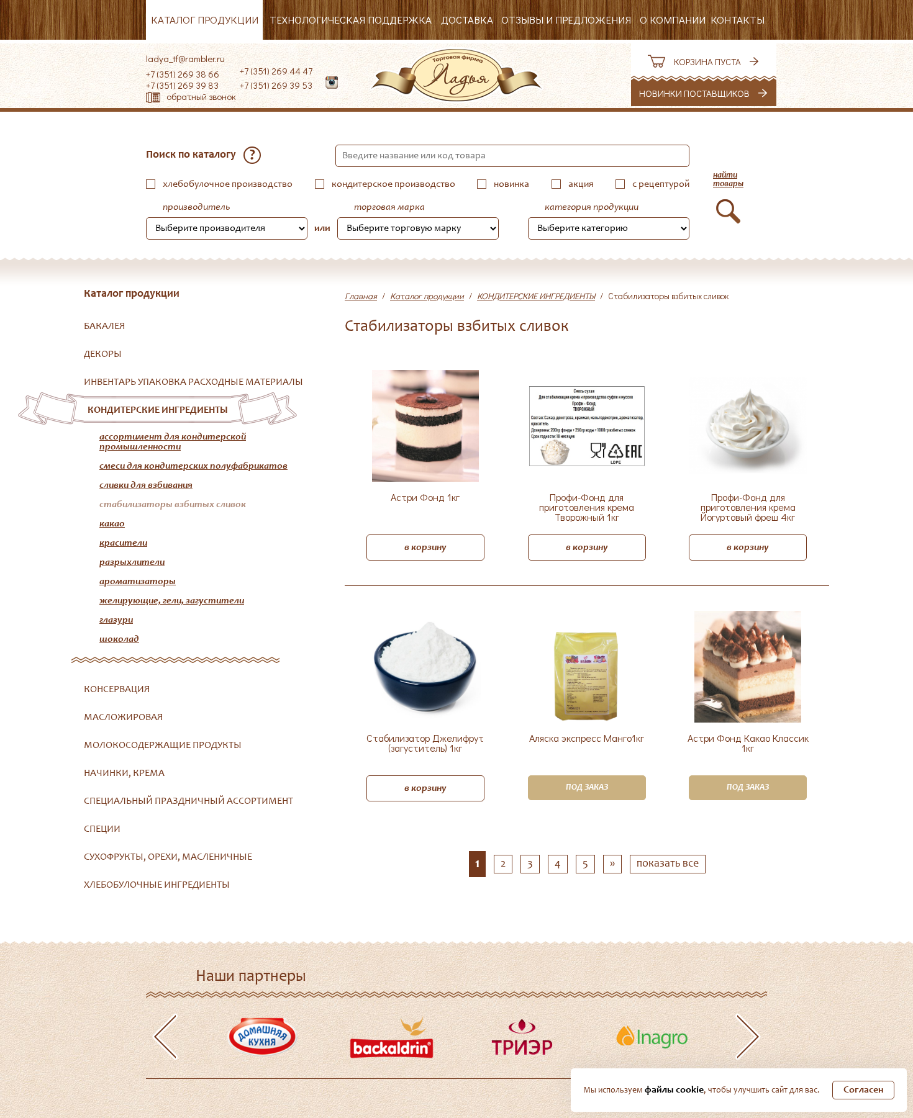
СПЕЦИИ (102, 829)
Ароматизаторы (137, 582)
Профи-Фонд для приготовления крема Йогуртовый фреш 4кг (748, 507)
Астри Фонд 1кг (425, 497)
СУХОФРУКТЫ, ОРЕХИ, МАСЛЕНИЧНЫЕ (168, 857)
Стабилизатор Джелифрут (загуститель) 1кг (425, 743)
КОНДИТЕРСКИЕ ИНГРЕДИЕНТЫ (158, 410)
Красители (123, 543)
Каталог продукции (204, 19)
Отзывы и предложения (566, 19)
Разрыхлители (132, 562)
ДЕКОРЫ (103, 354)
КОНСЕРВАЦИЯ (117, 690)
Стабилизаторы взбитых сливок (172, 505)
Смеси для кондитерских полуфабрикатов (193, 466)
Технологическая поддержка (351, 19)
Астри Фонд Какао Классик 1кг (748, 743)
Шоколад (119, 639)
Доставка (467, 19)
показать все (668, 864)
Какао (112, 524)
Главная (361, 296)
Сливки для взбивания (146, 485)
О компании (673, 19)
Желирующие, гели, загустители (171, 601)
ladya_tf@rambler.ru (185, 58)
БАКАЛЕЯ (104, 326)
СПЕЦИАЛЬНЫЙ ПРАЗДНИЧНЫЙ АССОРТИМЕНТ (188, 801)
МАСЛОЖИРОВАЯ (123, 718)
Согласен (863, 1090)
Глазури (116, 620)
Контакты (738, 19)
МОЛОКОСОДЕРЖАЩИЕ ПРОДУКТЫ (163, 746)
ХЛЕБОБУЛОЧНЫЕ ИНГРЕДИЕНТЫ (157, 885)
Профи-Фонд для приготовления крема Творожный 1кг (586, 507)
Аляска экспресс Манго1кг (586, 738)
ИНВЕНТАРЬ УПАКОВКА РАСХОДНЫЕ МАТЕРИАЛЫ (193, 382)
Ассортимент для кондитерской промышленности (172, 442)
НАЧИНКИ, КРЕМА (124, 773)
